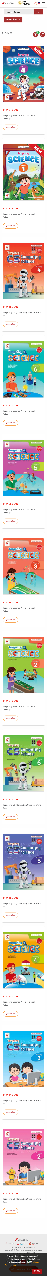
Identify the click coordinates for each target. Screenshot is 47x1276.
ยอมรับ (37, 1271)
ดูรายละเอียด (10, 127)
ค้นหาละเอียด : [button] (12, 19)
